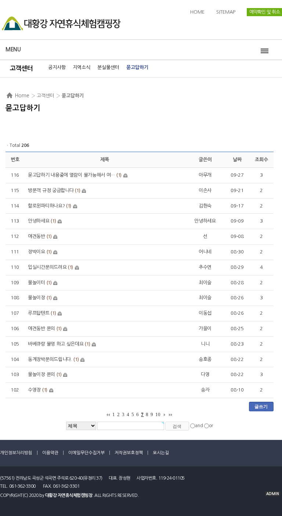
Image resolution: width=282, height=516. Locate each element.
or (211, 425)
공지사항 (57, 67)
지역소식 (81, 67)
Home (22, 95)
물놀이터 (36, 282)
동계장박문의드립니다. (50, 359)
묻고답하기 (137, 67)
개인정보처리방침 (16, 453)
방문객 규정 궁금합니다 (50, 190)
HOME (197, 12)
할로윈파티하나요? (46, 205)
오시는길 (161, 453)
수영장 (34, 389)
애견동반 (36, 236)
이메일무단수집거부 (86, 453)
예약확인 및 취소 (264, 12)
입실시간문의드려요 (47, 267)
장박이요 (36, 251)
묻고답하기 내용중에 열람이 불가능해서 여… (71, 175)
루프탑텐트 (39, 313)
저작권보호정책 (129, 453)
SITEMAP (225, 12)
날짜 (237, 159)
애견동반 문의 (41, 328)
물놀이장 (36, 297)
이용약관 (50, 453)
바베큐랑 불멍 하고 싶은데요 (56, 344)
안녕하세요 (39, 221)
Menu (13, 49)
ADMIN (272, 493)
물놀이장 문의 (41, 374)
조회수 (261, 159)
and (199, 425)
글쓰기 (261, 406)
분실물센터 (108, 67)
